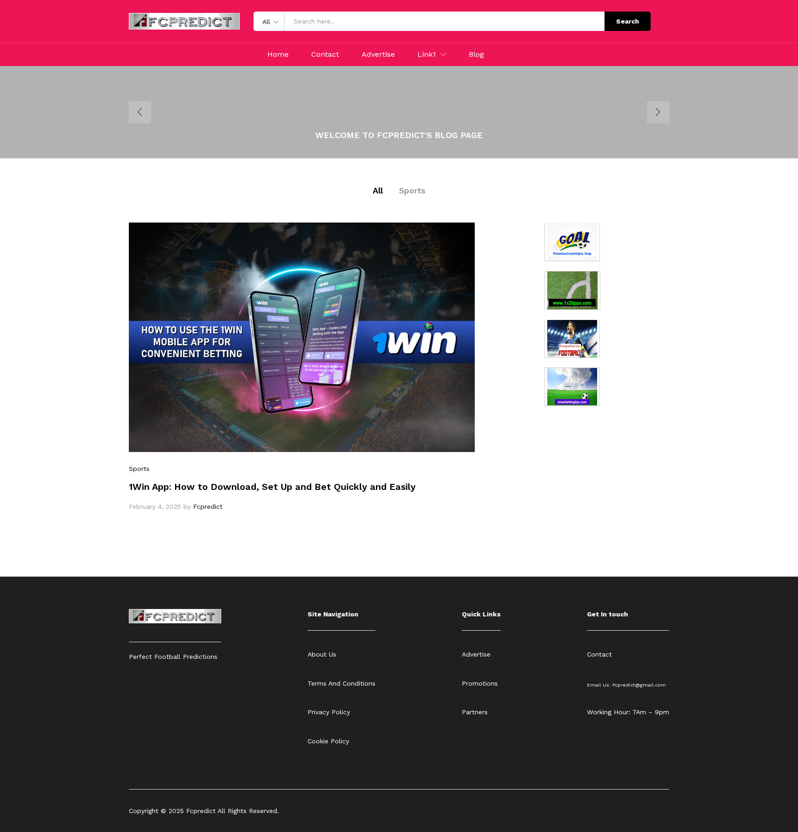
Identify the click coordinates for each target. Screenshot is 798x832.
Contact (325, 54)
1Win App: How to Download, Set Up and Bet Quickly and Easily (272, 486)
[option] (399, 112)
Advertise (378, 54)
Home (278, 54)
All (378, 190)
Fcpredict (208, 506)
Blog (476, 54)
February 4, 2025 (155, 506)
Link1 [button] (426, 54)
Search (627, 21)
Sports (412, 190)
